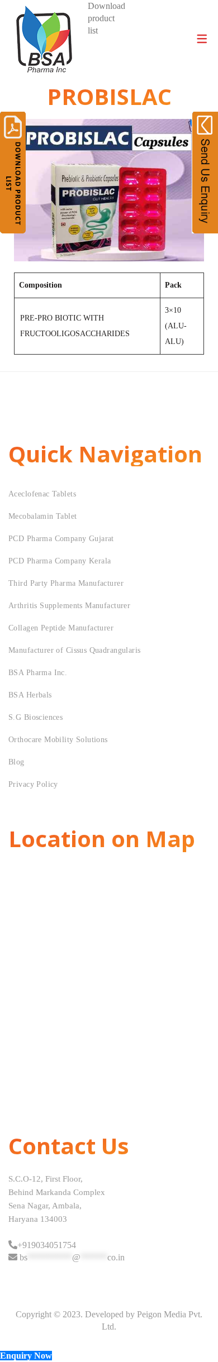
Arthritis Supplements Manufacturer (69, 605)
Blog (16, 762)
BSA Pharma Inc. (37, 672)
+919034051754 (46, 1245)
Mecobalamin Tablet (42, 516)
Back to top (197, 1332)
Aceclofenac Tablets (42, 494)
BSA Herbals (30, 695)
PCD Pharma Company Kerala (59, 561)
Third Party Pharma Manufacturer (66, 583)
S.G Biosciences (35, 717)
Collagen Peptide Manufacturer (60, 628)
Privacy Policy (33, 784)
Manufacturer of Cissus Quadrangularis (74, 650)
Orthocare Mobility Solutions (58, 739)
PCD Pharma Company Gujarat (61, 538)
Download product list (106, 18)
